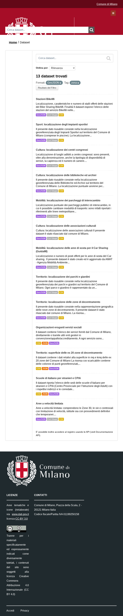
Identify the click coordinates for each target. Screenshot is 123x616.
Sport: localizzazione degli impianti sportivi (62, 124)
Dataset (25, 42)
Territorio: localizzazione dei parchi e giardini (63, 276)
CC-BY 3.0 (21, 518)
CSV (61, 115)
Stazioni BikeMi (45, 99)
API (88, 432)
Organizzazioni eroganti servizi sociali (59, 327)
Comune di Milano (107, 4)
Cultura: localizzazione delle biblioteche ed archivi (66, 175)
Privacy (24, 610)
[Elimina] (60, 83)
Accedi (10, 610)
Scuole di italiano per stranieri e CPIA (58, 378)
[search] (108, 58)
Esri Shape (52, 115)
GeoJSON (41, 115)
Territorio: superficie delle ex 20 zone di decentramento (69, 352)
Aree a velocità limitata (49, 403)
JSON (45, 343)
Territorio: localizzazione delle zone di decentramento (68, 302)
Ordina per (41, 68)
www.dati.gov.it (20, 514)
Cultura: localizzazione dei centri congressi (62, 149)
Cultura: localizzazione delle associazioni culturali (66, 225)
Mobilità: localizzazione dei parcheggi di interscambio (68, 200)
